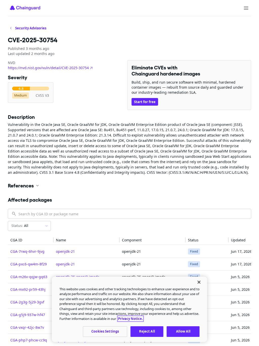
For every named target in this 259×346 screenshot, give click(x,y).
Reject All (147, 331)
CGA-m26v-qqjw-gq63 (28, 276)
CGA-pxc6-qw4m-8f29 (28, 264)
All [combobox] (19, 225)
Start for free (145, 102)
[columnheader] (30, 240)
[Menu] (246, 8)
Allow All (183, 331)
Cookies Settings (105, 331)
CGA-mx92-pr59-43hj (28, 289)
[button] (129, 186)
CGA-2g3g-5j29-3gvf (27, 302)
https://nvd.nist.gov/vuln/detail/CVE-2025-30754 (48, 67)
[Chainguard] (25, 8)
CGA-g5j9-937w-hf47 (27, 314)
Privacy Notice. (130, 318)
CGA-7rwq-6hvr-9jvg (27, 251)
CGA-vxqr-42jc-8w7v (27, 327)
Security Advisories (30, 28)
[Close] (199, 282)
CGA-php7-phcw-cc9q (28, 340)
